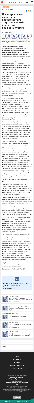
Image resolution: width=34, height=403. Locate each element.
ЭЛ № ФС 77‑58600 (11, 388)
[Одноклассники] (28, 11)
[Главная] (15, 2)
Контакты (17, 360)
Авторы (17, 363)
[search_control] (2, 2)
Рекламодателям (17, 366)
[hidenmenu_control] (31, 2)
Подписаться (17, 369)
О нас (17, 357)
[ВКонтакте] (26, 11)
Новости (7, 401)
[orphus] (17, 397)
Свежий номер (23, 401)
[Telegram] (30, 11)
